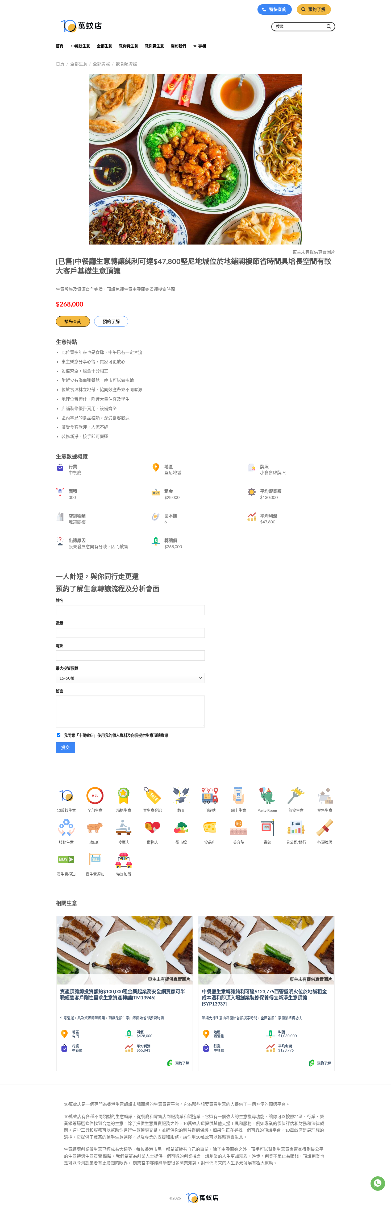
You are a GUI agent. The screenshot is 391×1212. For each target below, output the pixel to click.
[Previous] (57, 996)
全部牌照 (101, 63)
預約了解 (111, 321)
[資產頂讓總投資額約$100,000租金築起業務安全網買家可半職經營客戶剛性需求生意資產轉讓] (125, 950)
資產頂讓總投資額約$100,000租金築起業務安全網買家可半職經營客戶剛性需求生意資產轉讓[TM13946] (122, 994)
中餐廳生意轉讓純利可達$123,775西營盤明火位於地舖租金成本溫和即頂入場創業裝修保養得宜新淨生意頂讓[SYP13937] (264, 997)
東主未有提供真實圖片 (169, 979)
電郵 (59, 645)
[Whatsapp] (378, 1183)
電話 (59, 623)
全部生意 (104, 46)
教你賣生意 (154, 46)
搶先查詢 (72, 321)
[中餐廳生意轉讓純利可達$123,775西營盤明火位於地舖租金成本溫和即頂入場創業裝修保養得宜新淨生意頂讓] (266, 950)
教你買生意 (128, 46)
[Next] (334, 996)
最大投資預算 (67, 668)
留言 (59, 691)
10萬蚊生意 (80, 46)
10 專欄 (199, 46)
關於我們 (178, 46)
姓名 (59, 600)
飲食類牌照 (126, 63)
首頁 (60, 46)
